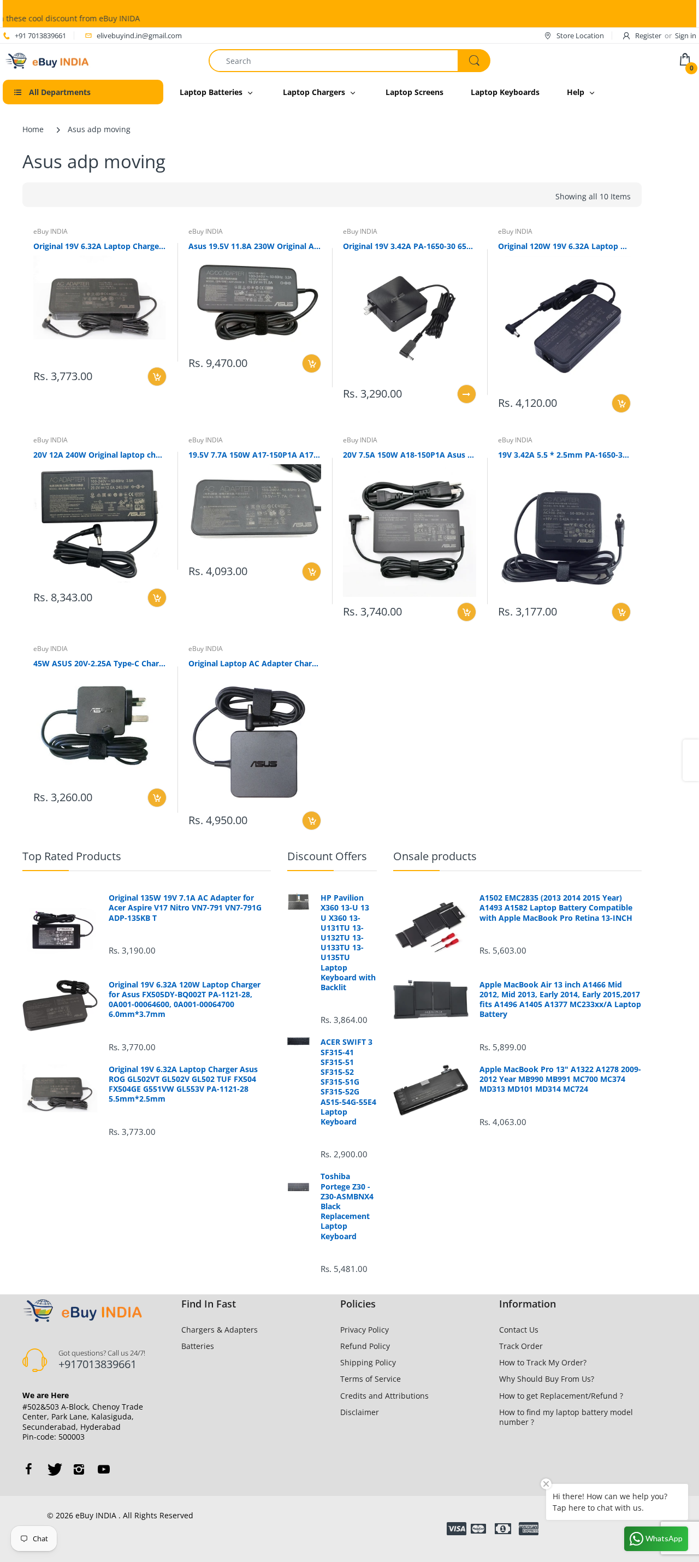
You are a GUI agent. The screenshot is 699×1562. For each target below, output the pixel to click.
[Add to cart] (157, 376)
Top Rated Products (71, 856)
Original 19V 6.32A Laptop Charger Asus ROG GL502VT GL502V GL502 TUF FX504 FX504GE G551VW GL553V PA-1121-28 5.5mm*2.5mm (100, 246)
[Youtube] (104, 1469)
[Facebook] (28, 1469)
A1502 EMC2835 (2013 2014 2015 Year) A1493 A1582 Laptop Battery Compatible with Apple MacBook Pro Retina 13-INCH (555, 907)
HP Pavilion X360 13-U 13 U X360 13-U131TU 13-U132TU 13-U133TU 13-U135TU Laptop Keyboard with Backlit (348, 942)
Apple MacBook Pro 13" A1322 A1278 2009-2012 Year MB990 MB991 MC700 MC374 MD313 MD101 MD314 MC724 (560, 1079)
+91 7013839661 (40, 35)
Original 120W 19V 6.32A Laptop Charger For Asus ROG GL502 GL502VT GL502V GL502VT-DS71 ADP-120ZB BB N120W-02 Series (564, 246)
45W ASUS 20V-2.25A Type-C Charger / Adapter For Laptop (100, 663)
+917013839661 (97, 1364)
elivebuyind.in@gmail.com (139, 35)
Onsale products (435, 856)
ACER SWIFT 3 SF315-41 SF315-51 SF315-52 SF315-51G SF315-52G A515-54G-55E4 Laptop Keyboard (348, 1082)
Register (648, 35)
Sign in (685, 35)
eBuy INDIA (50, 231)
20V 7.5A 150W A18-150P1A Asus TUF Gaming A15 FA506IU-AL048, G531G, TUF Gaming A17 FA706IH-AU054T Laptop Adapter (409, 454)
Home (33, 129)
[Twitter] (54, 1469)
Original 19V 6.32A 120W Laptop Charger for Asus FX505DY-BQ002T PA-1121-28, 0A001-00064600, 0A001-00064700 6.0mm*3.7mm (184, 1000)
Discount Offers (327, 856)
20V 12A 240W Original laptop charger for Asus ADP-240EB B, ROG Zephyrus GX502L (100, 454)
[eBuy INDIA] (48, 60)
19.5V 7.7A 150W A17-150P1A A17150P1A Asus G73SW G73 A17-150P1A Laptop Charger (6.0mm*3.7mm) (255, 454)
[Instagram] (79, 1469)
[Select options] (466, 394)
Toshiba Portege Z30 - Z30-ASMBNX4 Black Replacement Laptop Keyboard (347, 1206)
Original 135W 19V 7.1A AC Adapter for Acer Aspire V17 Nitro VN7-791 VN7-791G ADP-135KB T (185, 907)
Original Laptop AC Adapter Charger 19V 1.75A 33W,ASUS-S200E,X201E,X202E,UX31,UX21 (255, 663)
